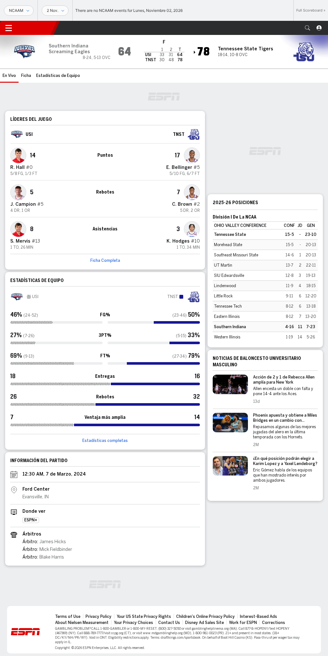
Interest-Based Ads (258, 616)
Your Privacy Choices (133, 622)
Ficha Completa (105, 260)
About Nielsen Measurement (82, 622)
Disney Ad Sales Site (204, 622)
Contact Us (169, 622)
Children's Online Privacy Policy (205, 616)
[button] (307, 27)
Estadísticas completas (105, 440)
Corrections (273, 622)
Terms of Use (67, 616)
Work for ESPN (243, 622)
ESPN (37, 28)
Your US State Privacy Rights (144, 616)
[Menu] (8, 28)
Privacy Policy (98, 616)
